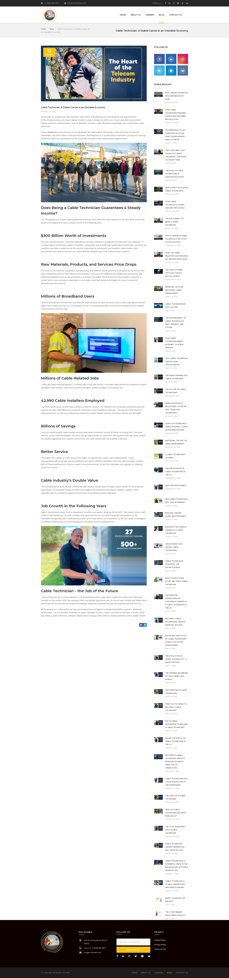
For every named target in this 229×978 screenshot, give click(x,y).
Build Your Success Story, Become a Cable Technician (176, 581)
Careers (149, 15)
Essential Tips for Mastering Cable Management (174, 290)
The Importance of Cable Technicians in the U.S (175, 471)
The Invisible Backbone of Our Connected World (176, 676)
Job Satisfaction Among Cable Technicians (173, 547)
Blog (161, 15)
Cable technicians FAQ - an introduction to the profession (176, 782)
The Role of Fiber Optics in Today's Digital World (174, 273)
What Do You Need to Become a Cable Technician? (176, 707)
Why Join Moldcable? (176, 485)
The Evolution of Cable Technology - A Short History (176, 659)
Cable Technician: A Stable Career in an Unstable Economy (175, 884)
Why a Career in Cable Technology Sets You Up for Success (176, 239)
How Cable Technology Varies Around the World (175, 205)
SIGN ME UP (133, 949)
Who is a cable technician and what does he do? (175, 813)
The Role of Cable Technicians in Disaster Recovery (174, 174)
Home (123, 15)
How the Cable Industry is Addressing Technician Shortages (176, 256)
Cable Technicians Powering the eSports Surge (174, 564)
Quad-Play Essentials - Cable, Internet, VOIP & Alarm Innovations (176, 426)
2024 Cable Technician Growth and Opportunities (176, 361)
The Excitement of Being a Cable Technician (174, 222)
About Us (136, 15)
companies (52, 132)
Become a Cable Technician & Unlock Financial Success (175, 622)
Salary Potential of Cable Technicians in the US (175, 741)
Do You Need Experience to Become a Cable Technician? (176, 724)
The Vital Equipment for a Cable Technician (175, 830)
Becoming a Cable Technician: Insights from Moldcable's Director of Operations (175, 761)
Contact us (175, 15)
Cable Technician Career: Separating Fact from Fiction (175, 847)
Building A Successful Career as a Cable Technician (176, 530)
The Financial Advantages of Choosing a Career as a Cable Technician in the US (176, 601)
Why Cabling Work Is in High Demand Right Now (176, 96)
